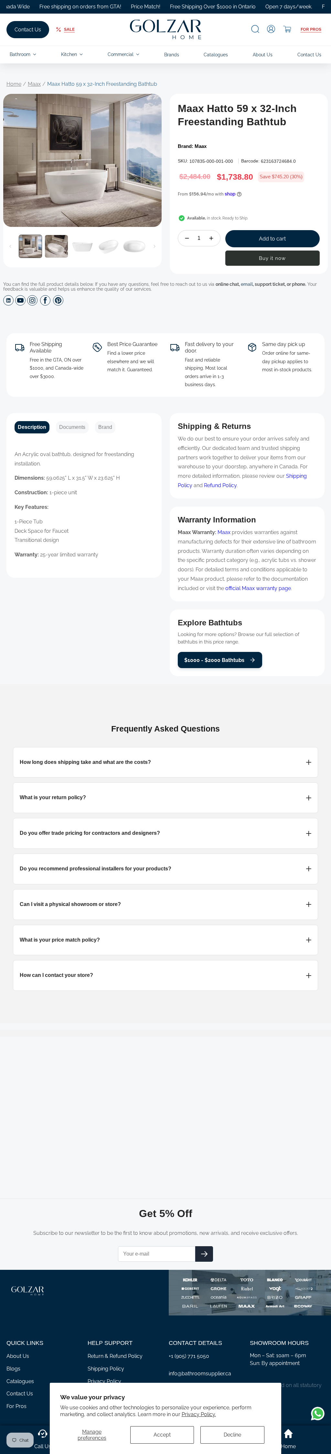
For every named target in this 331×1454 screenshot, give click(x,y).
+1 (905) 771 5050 (189, 1356)
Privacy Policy (104, 1381)
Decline (232, 1435)
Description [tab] (32, 427)
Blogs (13, 1369)
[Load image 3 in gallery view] (82, 246)
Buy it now (272, 258)
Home (13, 84)
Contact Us (28, 30)
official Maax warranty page (258, 588)
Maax (34, 84)
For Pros (311, 29)
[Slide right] (154, 246)
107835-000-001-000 (211, 161)
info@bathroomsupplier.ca (200, 1373)
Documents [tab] (72, 427)
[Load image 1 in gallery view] (30, 246)
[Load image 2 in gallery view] (56, 246)
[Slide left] (10, 246)
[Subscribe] (204, 1254)
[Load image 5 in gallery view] (134, 246)
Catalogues (20, 1381)
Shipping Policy (106, 1369)
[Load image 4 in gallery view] (108, 246)
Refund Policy (220, 485)
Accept (162, 1435)
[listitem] (165, 762)
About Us (17, 1356)
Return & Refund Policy (115, 1356)
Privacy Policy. (199, 1414)
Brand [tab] (105, 427)
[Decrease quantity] (187, 238)
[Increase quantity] (211, 238)
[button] (255, 29)
